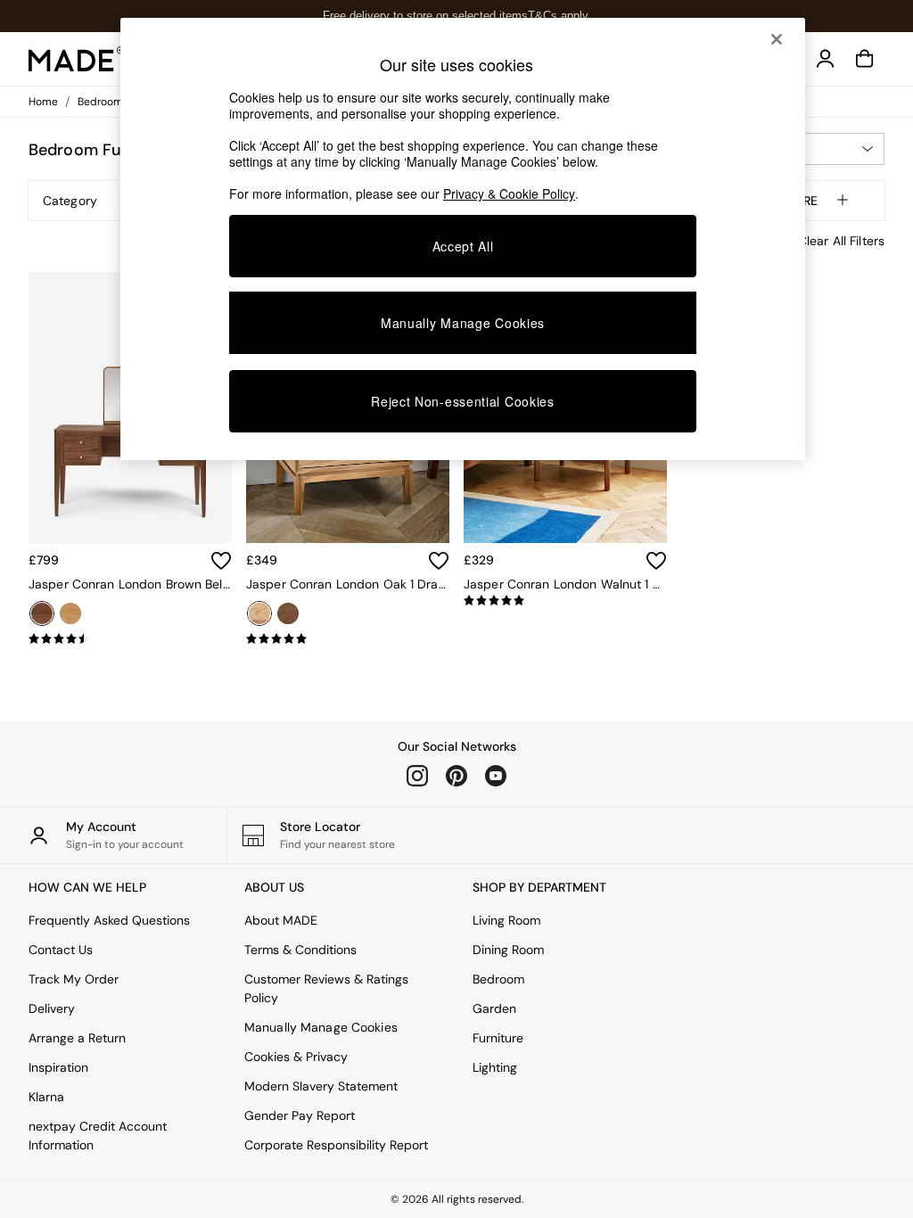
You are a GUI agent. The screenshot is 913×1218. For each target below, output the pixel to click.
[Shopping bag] (864, 58)
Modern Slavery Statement (321, 1086)
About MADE (280, 920)
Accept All (463, 246)
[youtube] (495, 775)
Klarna (46, 1097)
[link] (825, 58)
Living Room (506, 920)
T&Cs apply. (559, 15)
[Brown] (41, 613)
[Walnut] (288, 613)
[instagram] (417, 775)
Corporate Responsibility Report (336, 1145)
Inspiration (58, 1067)
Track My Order (74, 979)
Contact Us (61, 950)
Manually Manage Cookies (321, 1027)
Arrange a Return (77, 1038)
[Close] (776, 39)
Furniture (498, 1038)
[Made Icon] (77, 59)
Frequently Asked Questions (109, 920)
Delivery (52, 1008)
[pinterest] (456, 775)
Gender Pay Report (299, 1115)
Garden (494, 1008)
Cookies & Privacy (296, 1057)
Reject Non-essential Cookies (463, 401)
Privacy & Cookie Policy (509, 193)
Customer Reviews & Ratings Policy (326, 988)
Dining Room (508, 950)
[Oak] (70, 613)
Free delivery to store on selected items (425, 15)
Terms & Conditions (300, 950)
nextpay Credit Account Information (98, 1135)
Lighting (495, 1067)
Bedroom (498, 979)
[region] (462, 239)
